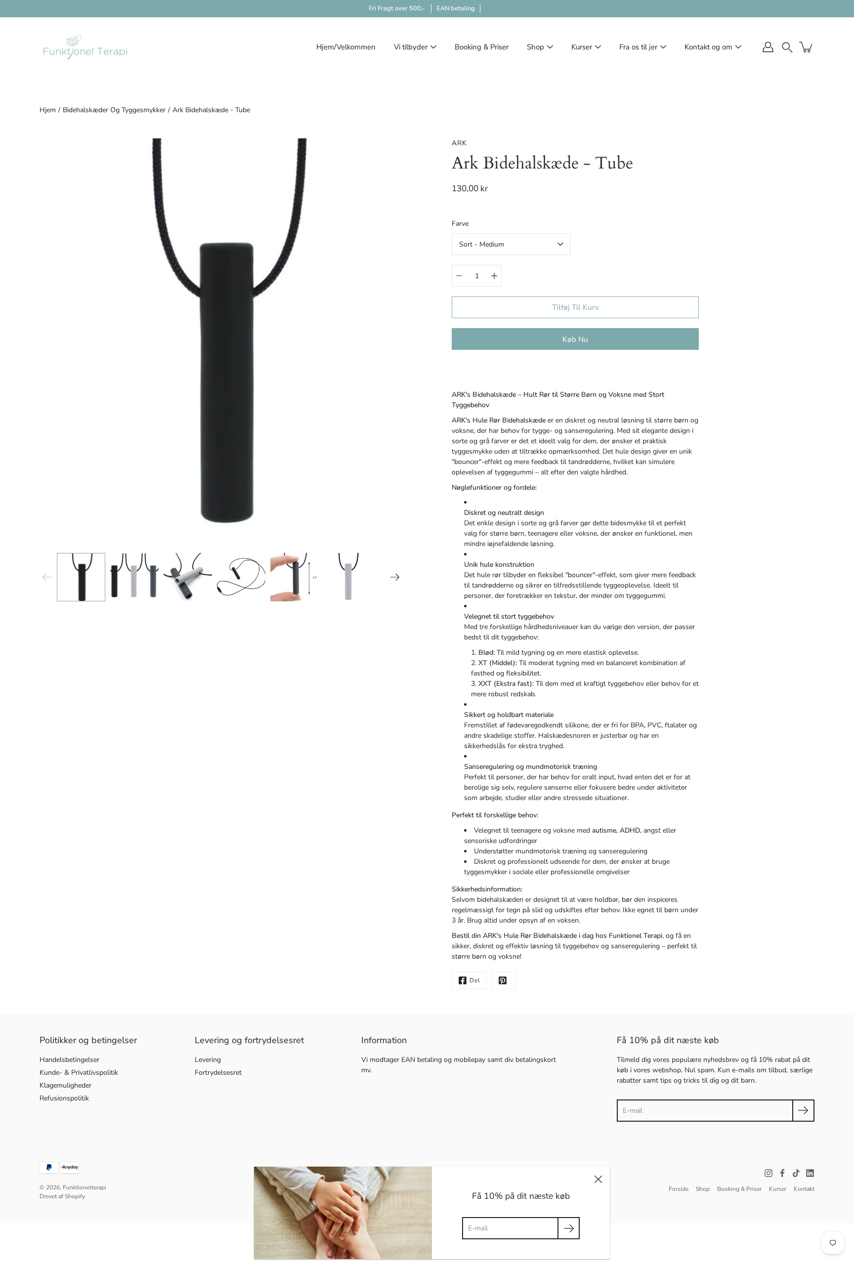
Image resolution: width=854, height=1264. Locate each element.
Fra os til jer (638, 47)
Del (475, 980)
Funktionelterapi (84, 1187)
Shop (535, 47)
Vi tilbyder (410, 47)
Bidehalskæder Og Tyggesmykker (114, 110)
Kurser (581, 47)
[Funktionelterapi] (85, 47)
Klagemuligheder (65, 1085)
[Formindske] (459, 276)
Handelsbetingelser (69, 1059)
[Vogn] (806, 47)
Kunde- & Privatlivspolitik (79, 1072)
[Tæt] (598, 1178)
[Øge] (494, 276)
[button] (787, 46)
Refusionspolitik (64, 1098)
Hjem (48, 110)
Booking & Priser (482, 47)
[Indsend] (803, 1110)
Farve (460, 223)
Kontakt (804, 1189)
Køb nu (575, 339)
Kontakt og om (708, 47)
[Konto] (768, 47)
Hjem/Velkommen (346, 47)
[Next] (394, 577)
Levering (208, 1059)
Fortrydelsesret (218, 1072)
